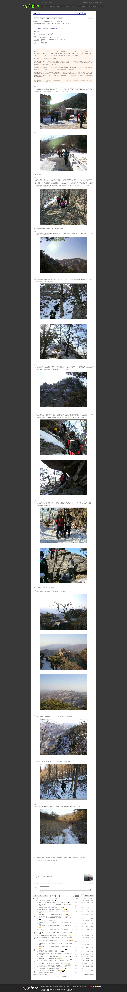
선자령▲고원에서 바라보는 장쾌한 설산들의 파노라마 (51, 966)
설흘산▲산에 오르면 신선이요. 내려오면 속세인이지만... (52, 950)
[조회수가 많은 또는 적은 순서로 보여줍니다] (91, 899)
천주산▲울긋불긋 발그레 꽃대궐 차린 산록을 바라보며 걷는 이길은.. (54, 937)
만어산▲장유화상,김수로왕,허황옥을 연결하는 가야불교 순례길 (53, 916)
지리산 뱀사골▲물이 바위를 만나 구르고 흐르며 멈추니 (51, 921)
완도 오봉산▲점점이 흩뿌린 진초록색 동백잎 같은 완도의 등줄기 (53, 956)
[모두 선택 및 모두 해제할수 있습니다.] (33, 898)
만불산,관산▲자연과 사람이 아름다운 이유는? (49, 958)
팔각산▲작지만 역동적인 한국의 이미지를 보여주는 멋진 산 (52, 914)
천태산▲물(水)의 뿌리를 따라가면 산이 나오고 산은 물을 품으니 (53, 963)
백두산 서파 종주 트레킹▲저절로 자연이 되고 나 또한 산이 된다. (53, 902)
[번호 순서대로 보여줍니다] (37, 899)
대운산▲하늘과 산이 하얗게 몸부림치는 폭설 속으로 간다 (52, 968)
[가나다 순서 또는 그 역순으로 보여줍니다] (56, 899)
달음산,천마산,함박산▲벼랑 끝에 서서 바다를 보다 (50, 972)
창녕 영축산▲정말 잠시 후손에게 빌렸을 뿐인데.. (50, 951)
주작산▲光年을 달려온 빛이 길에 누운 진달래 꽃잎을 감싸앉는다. (54, 935)
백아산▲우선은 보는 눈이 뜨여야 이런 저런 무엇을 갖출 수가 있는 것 (54, 960)
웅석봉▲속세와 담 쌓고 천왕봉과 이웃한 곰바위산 (50, 907)
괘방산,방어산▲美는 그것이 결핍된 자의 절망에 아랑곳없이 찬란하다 (54, 940)
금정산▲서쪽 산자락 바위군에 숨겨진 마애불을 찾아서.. (51, 909)
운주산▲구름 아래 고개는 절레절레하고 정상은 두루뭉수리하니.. (53, 965)
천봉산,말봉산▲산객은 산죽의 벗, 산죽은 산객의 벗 (50, 970)
